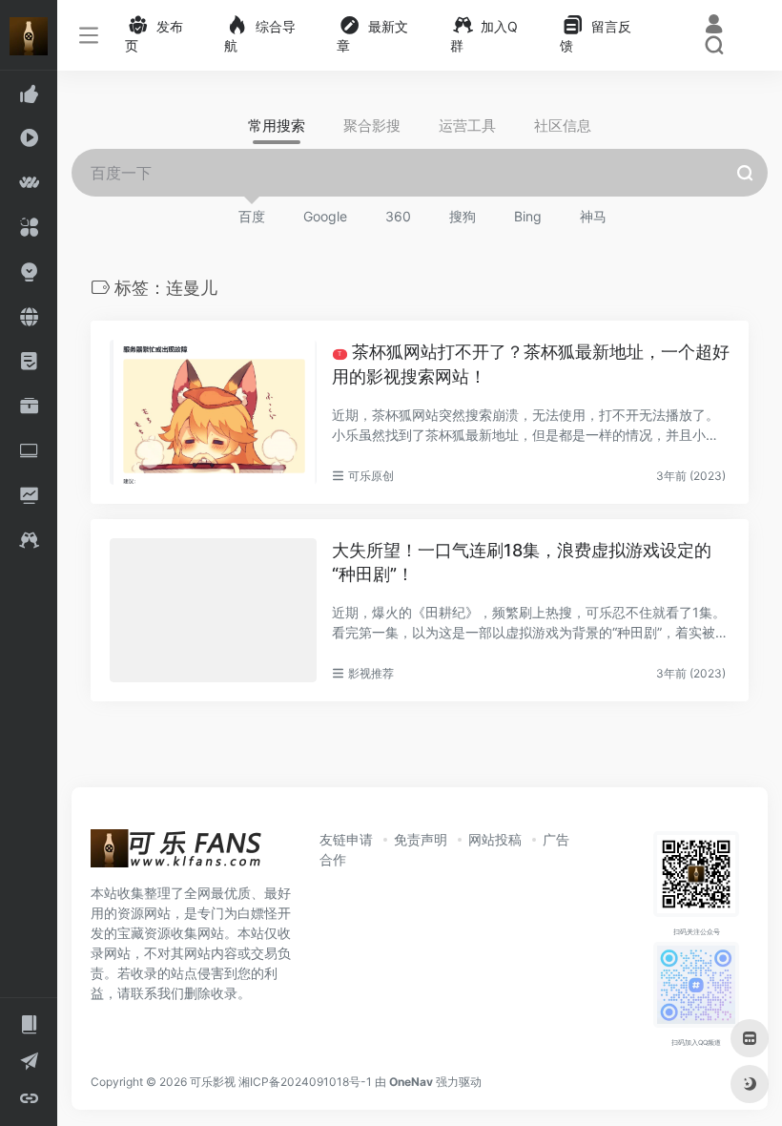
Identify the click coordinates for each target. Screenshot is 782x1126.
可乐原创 (371, 476)
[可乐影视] (176, 854)
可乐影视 (213, 1081)
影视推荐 (371, 673)
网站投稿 (495, 839)
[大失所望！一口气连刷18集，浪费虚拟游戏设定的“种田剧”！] (213, 610)
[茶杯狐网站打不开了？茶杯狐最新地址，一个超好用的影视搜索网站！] (213, 412)
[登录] (714, 26)
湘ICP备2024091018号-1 (305, 1081)
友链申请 (346, 839)
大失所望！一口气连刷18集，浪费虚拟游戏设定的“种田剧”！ (521, 562)
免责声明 (420, 839)
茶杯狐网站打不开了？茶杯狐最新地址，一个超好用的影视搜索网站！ (531, 364)
